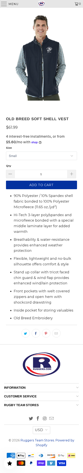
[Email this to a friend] (56, 333)
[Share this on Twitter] (25, 333)
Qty (8, 165)
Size (9, 147)
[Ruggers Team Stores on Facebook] (38, 418)
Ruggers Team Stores (37, 440)
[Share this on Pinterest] (46, 333)
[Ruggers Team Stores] (41, 4)
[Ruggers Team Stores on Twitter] (31, 418)
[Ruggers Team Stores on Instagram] (45, 418)
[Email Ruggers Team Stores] (52, 418)
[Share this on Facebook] (36, 333)
